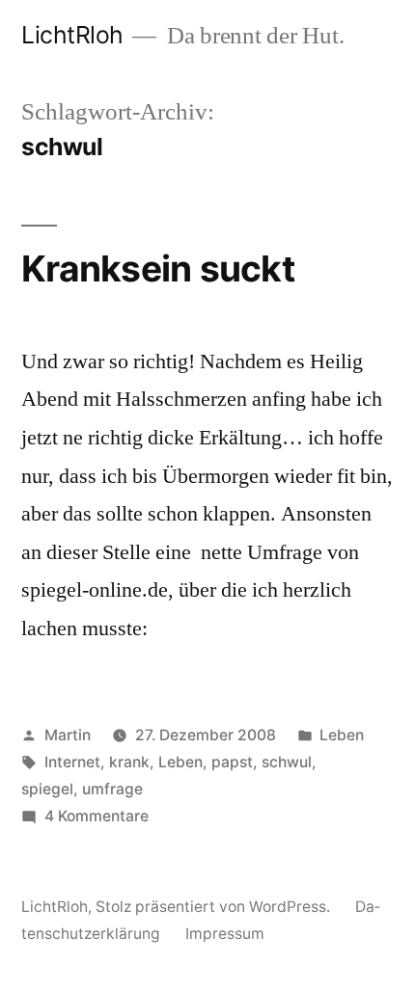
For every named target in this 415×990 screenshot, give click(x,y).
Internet (72, 762)
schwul (287, 762)
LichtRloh (72, 34)
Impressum (224, 933)
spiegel (47, 789)
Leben (341, 735)
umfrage (112, 789)
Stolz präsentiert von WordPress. (215, 906)
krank (129, 762)
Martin (67, 735)
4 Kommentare (96, 816)
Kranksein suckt (157, 268)
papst (232, 762)
